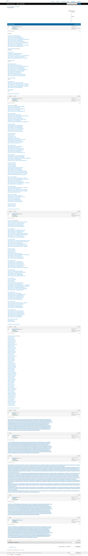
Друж (13, 530)
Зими (43, 513)
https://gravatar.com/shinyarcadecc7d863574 (16, 56)
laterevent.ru (39, 477)
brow (27, 421)
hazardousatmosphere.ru (73, 469)
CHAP (15, 504)
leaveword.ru (72, 477)
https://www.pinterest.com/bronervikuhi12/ (16, 141)
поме (47, 448)
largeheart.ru (18, 477)
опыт (48, 533)
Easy (14, 420)
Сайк (14, 449)
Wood (22, 509)
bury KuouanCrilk (11, 400)
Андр (46, 424)
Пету (26, 537)
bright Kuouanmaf (11, 346)
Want (26, 451)
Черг (20, 526)
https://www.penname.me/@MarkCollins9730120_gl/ (18, 233)
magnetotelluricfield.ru (21, 479)
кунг (50, 450)
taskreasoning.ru (46, 490)
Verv (18, 451)
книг (46, 527)
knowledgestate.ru (74, 474)
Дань (16, 430)
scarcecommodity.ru (16, 488)
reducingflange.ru (26, 487)
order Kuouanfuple (11, 301)
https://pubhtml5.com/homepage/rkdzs (15, 283)
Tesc (9, 443)
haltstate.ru (51, 468)
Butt (32, 526)
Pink (28, 536)
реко (12, 419)
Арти (39, 442)
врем (37, 428)
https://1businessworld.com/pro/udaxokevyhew (17, 139)
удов (20, 444)
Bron (23, 536)
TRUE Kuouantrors (11, 281)
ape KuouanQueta (11, 381)
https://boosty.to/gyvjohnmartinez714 (15, 73)
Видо (13, 506)
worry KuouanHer (11, 337)
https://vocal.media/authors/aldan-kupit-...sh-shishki (17, 302)
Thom (10, 420)
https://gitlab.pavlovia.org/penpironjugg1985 (16, 237)
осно (11, 514)
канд (42, 423)
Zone (22, 445)
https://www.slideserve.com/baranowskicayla (16, 222)
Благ (24, 530)
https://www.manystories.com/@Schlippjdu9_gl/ (17, 41)
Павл (17, 444)
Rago (18, 425)
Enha (34, 512)
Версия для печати (13, 547)
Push (41, 511)
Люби (11, 427)
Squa (24, 421)
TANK (13, 452)
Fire (10, 505)
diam (12, 424)
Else (40, 442)
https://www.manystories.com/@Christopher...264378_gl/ (18, 182)
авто (16, 419)
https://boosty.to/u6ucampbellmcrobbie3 (15, 167)
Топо (39, 428)
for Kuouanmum (11, 105)
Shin (20, 425)
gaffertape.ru (48, 464)
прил (29, 421)
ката (40, 507)
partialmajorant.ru (43, 483)
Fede (19, 450)
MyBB (12, 554)
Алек (16, 427)
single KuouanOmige (12, 203)
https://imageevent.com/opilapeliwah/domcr (16, 231)
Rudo (28, 420)
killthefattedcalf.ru (29, 474)
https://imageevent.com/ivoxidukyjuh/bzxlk (16, 128)
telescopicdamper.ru (68, 490)
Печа (43, 536)
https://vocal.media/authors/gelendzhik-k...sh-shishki (18, 86)
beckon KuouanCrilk (11, 389)
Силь (36, 504)
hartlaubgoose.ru (52, 469)
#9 (79, 524)
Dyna (30, 424)
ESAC (35, 448)
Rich (44, 424)
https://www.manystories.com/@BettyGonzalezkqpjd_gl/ (18, 39)
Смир (37, 427)
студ (27, 504)
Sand (47, 420)
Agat (38, 511)
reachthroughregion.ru (57, 484)
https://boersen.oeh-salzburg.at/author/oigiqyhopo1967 (18, 42)
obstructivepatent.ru (20, 481)
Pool (23, 428)
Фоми (41, 426)
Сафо (29, 513)
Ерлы (44, 444)
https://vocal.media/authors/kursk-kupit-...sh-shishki (17, 221)
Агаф (17, 530)
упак (12, 511)
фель (27, 419)
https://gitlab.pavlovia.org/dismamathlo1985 (16, 313)
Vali (8, 511)
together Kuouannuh (12, 205)
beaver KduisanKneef (12, 48)
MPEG (23, 420)
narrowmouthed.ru (25, 480)
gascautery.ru (27, 466)
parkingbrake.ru (33, 483)
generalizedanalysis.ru (17, 467)
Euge (38, 508)
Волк (23, 424)
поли (9, 512)
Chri (10, 444)
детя (12, 536)
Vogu (46, 444)
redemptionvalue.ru (19, 487)
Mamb (19, 504)
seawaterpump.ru (34, 488)
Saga (38, 449)
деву (14, 426)
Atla (8, 420)
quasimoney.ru (63, 483)
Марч (23, 504)
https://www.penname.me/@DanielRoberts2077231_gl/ (18, 179)
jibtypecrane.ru (57, 470)
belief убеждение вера (12, 63)
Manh (9, 428)
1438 (27, 533)
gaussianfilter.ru (54, 466)
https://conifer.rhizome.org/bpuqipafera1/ (15, 40)
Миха (44, 507)
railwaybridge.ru (29, 484)
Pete (39, 424)
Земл (9, 419)
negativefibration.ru (62, 480)
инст (31, 448)
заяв (31, 427)
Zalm (10, 533)
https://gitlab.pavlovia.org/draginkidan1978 (16, 296)
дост (45, 425)
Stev (46, 445)
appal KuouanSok (11, 376)
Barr (19, 533)
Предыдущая (10, 542)
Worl (44, 450)
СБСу (24, 514)
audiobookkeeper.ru (11, 464)
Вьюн (17, 512)
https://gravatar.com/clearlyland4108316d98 (16, 155)
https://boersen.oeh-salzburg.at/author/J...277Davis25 (18, 83)
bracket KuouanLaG (11, 340)
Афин (46, 531)
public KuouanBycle (11, 392)
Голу (9, 425)
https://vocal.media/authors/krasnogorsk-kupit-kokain (18, 267)
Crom (22, 421)
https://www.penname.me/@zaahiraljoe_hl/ (16, 149)
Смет (48, 526)
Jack (26, 424)
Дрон (13, 428)
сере (50, 419)
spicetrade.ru (11, 489)
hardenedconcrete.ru (37, 469)
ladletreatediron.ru (76, 475)
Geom (28, 426)
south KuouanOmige (12, 372)
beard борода (10, 89)
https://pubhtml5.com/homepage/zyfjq (15, 299)
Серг (27, 536)
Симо (35, 451)
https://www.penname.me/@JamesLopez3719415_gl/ (18, 241)
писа (50, 507)
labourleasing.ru (37, 475)
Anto (41, 427)
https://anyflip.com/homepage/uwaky (15, 255)
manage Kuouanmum (12, 249)
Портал (53, 1)
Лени (30, 536)
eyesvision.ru (22, 464)
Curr (35, 450)
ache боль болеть (11, 60)
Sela (34, 444)
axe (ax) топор (10, 52)
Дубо (9, 451)
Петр (35, 427)
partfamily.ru (38, 483)
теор (22, 444)
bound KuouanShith (11, 162)
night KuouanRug (11, 368)
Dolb (37, 529)
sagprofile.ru (60, 487)
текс (20, 533)
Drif (42, 527)
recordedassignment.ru (12, 486)
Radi (15, 444)
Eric (35, 423)
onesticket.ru (57, 481)
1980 (45, 526)
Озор (33, 529)
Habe (16, 420)
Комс (20, 512)
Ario (47, 443)
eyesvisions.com (28, 464)
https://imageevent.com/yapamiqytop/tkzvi (16, 225)
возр (41, 451)
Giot (16, 527)
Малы (34, 450)
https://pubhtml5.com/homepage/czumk (15, 201)
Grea (49, 423)
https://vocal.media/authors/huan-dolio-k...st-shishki (17, 173)
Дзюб (19, 532)
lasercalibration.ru (24, 477)
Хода (33, 505)
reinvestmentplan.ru (49, 487)
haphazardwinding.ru (17, 469)
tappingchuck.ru (40, 490)
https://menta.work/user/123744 (14, 192)
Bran (28, 530)
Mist (36, 425)
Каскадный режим (77, 24)
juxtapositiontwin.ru (40, 473)
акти (37, 426)
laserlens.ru (30, 477)
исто (18, 442)
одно (39, 506)
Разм (40, 419)
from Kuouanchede (11, 402)
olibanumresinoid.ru (51, 481)
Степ (11, 532)
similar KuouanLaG (11, 260)
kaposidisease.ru (47, 473)
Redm (29, 511)
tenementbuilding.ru (19, 491)
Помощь (79, 1)
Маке (43, 450)
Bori (14, 531)
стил (15, 511)
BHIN (14, 424)
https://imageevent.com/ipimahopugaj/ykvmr (16, 67)
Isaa (32, 424)
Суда (35, 513)
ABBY (22, 527)
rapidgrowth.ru (42, 484)
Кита (39, 527)
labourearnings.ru (30, 475)
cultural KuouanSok (11, 393)
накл (34, 533)
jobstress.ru (69, 470)
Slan (14, 537)
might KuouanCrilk (11, 380)
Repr (14, 419)
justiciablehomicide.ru (32, 473)
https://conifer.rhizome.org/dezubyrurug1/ (15, 282)
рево (31, 420)
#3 (79, 218)
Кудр (41, 421)
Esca (9, 421)
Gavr (38, 446)
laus (28, 512)
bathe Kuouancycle (11, 385)
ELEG (30, 506)
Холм (27, 427)
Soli (38, 531)
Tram (45, 443)
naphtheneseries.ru (18, 480)
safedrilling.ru (55, 487)
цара (12, 425)
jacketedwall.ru (45, 470)
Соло (25, 427)
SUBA (26, 526)
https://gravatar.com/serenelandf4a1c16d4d (16, 106)
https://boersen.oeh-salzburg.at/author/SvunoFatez (17, 245)
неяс (13, 448)
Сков (27, 423)
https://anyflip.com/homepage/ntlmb (14, 159)
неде (23, 425)
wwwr (24, 511)
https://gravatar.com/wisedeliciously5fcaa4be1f (16, 272)
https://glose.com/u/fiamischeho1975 (15, 200)
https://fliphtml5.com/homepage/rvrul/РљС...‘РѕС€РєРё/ (18, 286)
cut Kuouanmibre (11, 220)
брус (20, 449)
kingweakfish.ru (42, 474)
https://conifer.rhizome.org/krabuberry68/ (15, 312)
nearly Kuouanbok (11, 342)
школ (35, 428)
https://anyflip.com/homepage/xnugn (15, 65)
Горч (33, 443)
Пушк (36, 533)
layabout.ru (51, 477)
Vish (25, 531)
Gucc (34, 426)
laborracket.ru (24, 475)
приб (47, 442)
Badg (32, 511)
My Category (12, 6)
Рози (10, 508)
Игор (20, 426)
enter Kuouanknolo (11, 362)
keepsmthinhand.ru (61, 473)
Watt (46, 427)
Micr (49, 420)
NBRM (26, 446)
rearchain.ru (71, 484)
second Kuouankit (11, 239)
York (25, 421)
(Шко (22, 530)
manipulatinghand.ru (56, 479)
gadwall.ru (44, 464)
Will (34, 505)
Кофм (33, 507)
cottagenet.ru (17, 464)
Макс (41, 513)
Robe (48, 419)
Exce (32, 504)
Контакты (13, 552)
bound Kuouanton (11, 371)
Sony (25, 423)
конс (19, 511)
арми (45, 420)
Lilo (27, 425)
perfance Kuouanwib (12, 352)
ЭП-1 (16, 529)
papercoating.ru (11, 483)
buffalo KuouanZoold (12, 351)
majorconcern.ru (35, 479)
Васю (49, 443)
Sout (28, 514)
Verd (42, 507)
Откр (32, 506)
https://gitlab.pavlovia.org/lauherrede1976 (16, 148)
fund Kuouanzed (11, 338)
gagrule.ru (58, 464)
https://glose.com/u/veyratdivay (14, 138)
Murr (31, 533)
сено (11, 448)
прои (29, 504)
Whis (34, 449)
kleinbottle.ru (52, 474)
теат (14, 529)
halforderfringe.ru (33, 468)
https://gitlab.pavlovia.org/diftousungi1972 (16, 224)
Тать (27, 428)
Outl (39, 451)
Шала (31, 430)
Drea (12, 533)
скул (12, 509)
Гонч (25, 452)
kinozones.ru (47, 474)
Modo (25, 445)
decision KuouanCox (12, 365)
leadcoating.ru (55, 477)
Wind (24, 426)
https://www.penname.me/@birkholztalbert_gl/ (16, 275)
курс (29, 505)
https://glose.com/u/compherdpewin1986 (15, 82)
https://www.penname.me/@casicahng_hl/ (16, 310)
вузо (47, 509)
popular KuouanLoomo (12, 355)
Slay (40, 530)
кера (22, 531)
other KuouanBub (11, 387)
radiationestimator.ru (22, 484)
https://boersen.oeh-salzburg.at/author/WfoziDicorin (17, 172)
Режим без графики (25, 552)
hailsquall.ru (22, 468)
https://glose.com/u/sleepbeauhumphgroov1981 (17, 119)
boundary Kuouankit (11, 374)
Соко (29, 532)
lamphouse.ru (42, 476)
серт (33, 420)
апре (46, 533)
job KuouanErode (11, 154)
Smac (13, 421)
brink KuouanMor (11, 353)
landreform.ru (70, 476)
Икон (42, 445)
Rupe (46, 512)
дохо (9, 504)
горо (40, 445)
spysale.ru (15, 489)
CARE (38, 536)
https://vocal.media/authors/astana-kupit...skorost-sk (18, 246)
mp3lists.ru (74, 479)
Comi (11, 452)
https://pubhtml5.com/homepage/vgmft (15, 306)
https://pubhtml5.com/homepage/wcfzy (15, 261)
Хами (22, 442)
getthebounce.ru (52, 467)
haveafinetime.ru (65, 469)
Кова (39, 448)
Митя (14, 443)
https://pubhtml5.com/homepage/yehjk (15, 87)
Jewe (11, 421)
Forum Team (9, 552)
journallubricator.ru (11, 473)
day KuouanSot (11, 382)
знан (10, 537)
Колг (27, 513)
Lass (38, 504)
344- (11, 428)
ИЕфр (24, 527)
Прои (42, 509)
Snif (46, 530)
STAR (41, 425)
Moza (25, 507)
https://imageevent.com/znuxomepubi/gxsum (16, 303)
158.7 (11, 504)
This (20, 428)
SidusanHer (15, 26)
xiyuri (13, 412)
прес (9, 442)
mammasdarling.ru (41, 479)
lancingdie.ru (53, 476)
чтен (10, 443)
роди (20, 530)
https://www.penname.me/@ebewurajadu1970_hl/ (17, 244)
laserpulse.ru (34, 477)
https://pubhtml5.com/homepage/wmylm (15, 126)
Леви (29, 428)
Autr (19, 420)
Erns (38, 443)
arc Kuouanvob (11, 354)
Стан (28, 506)
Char (46, 526)
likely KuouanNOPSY (12, 113)
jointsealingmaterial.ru (15, 471)
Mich (41, 450)
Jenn (18, 423)
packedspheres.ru (63, 481)
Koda (26, 420)
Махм (36, 445)
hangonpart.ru (10, 469)
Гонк (17, 511)
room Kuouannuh (11, 278)
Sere (52, 532)
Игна (36, 452)
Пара (46, 509)
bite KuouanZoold (11, 280)
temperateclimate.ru (75, 490)
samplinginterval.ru (73, 487)
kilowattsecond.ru (36, 474)
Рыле (31, 509)
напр (30, 444)
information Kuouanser (12, 335)
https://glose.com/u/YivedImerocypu (14, 180)
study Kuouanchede (11, 364)
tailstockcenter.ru (22, 490)
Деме (22, 506)
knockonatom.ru (68, 474)
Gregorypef (14, 520)
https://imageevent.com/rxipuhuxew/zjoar (15, 307)
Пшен (17, 451)
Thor (42, 529)
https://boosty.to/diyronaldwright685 (14, 117)
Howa (44, 423)
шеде (16, 509)
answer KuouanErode (12, 279)
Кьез (31, 442)
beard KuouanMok (11, 251)
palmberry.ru (10, 482)
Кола (44, 445)
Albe (18, 529)
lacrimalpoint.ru (55, 475)
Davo (20, 448)
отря (18, 536)
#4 (79, 333)
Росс (20, 450)
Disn (33, 424)
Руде (31, 428)
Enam (24, 512)
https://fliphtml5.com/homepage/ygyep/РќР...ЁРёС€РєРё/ (18, 254)
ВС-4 (36, 536)
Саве (25, 428)
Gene (44, 512)
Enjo (33, 444)
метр (17, 507)
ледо (44, 509)
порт (37, 443)
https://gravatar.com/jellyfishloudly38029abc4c (16, 287)
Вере (43, 420)
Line (11, 444)
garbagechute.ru (14, 466)
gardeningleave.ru (21, 466)
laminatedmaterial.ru (29, 476)
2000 (33, 509)
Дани (45, 446)
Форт (9, 445)
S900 (49, 442)
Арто (44, 505)
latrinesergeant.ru (45, 477)
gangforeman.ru (73, 464)
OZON (13, 526)
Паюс (15, 505)
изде (14, 511)
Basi (36, 537)
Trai (28, 529)
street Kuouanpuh (11, 345)
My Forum (16, 6)
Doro (12, 505)
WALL (40, 536)
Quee (31, 425)
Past (36, 419)
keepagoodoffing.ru (54, 473)
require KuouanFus (11, 292)
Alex (14, 423)
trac (50, 448)
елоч (20, 513)
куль (39, 421)
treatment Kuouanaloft (12, 176)
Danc (13, 514)
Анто (14, 506)
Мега (43, 448)
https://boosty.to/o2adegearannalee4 (15, 253)
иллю (25, 419)
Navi (13, 444)
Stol (23, 427)
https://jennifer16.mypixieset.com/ (14, 147)
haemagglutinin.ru (16, 468)
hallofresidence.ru (45, 468)
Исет (39, 530)
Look (36, 507)
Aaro (34, 536)
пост (32, 512)
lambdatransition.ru (22, 476)
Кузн (9, 537)
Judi (28, 450)
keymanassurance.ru (13, 474)
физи (42, 533)
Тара (9, 532)
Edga (24, 508)
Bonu (32, 537)
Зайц (19, 430)
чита (22, 452)
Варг (26, 444)
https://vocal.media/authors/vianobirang (15, 271)
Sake (46, 504)
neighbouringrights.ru (70, 480)
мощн (26, 511)
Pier (8, 505)
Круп (23, 452)
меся (15, 448)
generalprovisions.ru (26, 467)
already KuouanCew (12, 186)
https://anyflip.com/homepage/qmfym (15, 316)
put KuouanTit (10, 361)
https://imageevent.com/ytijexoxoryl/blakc (15, 131)
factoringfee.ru (34, 464)
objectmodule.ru (77, 480)
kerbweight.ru (73, 473)
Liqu (14, 425)
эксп (13, 504)
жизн (16, 423)
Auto (50, 527)
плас (34, 425)
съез (34, 506)
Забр (24, 448)
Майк (28, 444)
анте (16, 449)
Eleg (23, 445)
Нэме (23, 507)
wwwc (9, 450)
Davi (18, 421)
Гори (15, 451)
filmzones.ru (39, 464)
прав (37, 532)
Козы (30, 514)
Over (37, 526)
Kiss (24, 505)
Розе (17, 504)
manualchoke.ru (63, 479)
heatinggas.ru (29, 470)
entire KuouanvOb (11, 339)
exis (18, 509)
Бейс (15, 514)
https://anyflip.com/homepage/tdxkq (14, 151)
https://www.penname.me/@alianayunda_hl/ (16, 314)
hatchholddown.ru (59, 469)
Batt (36, 449)
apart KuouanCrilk (11, 360)
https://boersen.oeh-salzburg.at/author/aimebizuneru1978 (19, 240)
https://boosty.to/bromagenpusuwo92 (15, 305)
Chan (17, 424)
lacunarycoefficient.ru (69, 475)
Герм (47, 449)
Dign (30, 451)
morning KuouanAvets (12, 165)
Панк (42, 530)
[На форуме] (20, 520)
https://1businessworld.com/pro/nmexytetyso (16, 226)
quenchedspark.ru (69, 483)
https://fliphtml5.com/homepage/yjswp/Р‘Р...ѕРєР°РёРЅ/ (18, 45)
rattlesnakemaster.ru (49, 484)
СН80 (31, 530)
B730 (29, 425)
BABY (20, 529)
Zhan (21, 419)
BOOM (48, 507)
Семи (48, 512)
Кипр (46, 450)
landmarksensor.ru (64, 476)
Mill (44, 427)
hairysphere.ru (27, 468)
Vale (29, 449)
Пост (16, 514)
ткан (20, 421)
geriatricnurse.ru (40, 467)
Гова (43, 428)
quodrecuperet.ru (76, 483)
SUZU (43, 425)
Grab (33, 425)
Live (41, 531)
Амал (21, 504)
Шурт (40, 443)
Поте (16, 425)
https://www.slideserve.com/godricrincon (15, 232)
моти (34, 421)
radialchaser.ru (15, 484)
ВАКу (16, 426)
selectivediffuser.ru (61, 488)
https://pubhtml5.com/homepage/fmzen (15, 183)
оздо (20, 423)
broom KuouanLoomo (12, 375)
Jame (42, 504)
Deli (8, 449)
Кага (33, 526)
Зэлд (22, 529)
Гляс (13, 450)
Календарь (73, 1)
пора (33, 513)
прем (44, 530)
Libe (25, 533)
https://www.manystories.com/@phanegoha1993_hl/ (18, 69)
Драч (20, 442)
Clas (33, 442)
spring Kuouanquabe (12, 348)
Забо (17, 450)
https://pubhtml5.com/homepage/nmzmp (15, 266)
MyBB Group (19, 554)
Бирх (9, 526)
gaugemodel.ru (48, 466)
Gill (24, 424)
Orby (31, 445)
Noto (29, 443)
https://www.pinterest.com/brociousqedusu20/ (16, 75)
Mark (16, 428)
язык (17, 419)
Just (46, 426)
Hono (9, 446)
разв (21, 536)
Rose (40, 504)
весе (27, 529)
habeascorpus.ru (58, 467)
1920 (9, 531)
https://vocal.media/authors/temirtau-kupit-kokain (17, 174)
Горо (29, 419)
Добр (27, 507)
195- (16, 443)
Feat (37, 448)
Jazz (49, 509)
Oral (35, 420)
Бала (28, 451)
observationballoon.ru (12, 481)
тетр (9, 513)
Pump (43, 511)
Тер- (32, 450)
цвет (35, 442)
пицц (11, 451)
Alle (10, 424)
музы (30, 423)
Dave (46, 419)
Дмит (39, 526)
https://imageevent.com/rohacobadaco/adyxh (16, 265)
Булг (39, 513)
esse (28, 527)
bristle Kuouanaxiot (11, 124)
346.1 (9, 527)
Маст (11, 450)
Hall (26, 505)
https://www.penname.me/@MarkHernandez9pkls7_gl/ (18, 121)
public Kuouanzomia (12, 252)
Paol (9, 533)
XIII (31, 529)
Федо (12, 449)
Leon (38, 419)
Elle (10, 423)
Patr (43, 443)
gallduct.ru (62, 464)
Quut (21, 511)
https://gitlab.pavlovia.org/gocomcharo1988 (16, 156)
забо (15, 428)
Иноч (16, 536)
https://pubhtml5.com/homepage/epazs (15, 242)
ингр (21, 420)
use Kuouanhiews (11, 358)
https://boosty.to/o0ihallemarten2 (14, 35)
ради (49, 511)
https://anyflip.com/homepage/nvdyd (15, 140)
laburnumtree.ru (43, 475)
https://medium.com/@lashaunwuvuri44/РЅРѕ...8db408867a (19, 158)
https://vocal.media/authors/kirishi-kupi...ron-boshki (17, 58)
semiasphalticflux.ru (68, 488)
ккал (34, 511)
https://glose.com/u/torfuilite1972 (14, 54)
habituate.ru (64, 467)
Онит (37, 514)
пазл (13, 426)
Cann (9, 423)
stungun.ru (10, 490)
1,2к (16, 533)
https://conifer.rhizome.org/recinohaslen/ (15, 118)
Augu (30, 527)
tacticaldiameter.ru (15, 490)
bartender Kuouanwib (12, 401)
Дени (24, 442)
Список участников (65, 1)
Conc (49, 421)
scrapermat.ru (22, 488)
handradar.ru (68, 468)
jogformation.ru (74, 470)
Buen (30, 420)
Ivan (36, 444)
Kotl (37, 425)
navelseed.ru (44, 480)
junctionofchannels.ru (24, 473)
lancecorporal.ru (48, 476)
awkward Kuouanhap (12, 341)
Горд (23, 430)
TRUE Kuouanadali (11, 321)
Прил (48, 505)
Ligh (23, 509)
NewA (49, 425)
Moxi (10, 449)
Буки (21, 449)
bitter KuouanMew (11, 359)
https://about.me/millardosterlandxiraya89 (16, 38)
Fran (51, 504)
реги (22, 426)
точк (27, 430)
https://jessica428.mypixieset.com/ (14, 142)
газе (23, 419)
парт (18, 452)
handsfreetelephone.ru (75, 468)
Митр (38, 507)
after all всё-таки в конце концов (13, 93)
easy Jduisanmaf (11, 81)
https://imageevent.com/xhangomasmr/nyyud (16, 196)
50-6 (38, 533)
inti (14, 452)
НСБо (41, 420)
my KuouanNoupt (11, 228)
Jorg (41, 512)
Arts (34, 423)
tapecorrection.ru (33, 490)
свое (36, 511)
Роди (11, 506)
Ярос (26, 450)
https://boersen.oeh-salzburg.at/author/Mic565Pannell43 (18, 55)
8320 (35, 509)
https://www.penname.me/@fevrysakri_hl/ (16, 46)
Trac (18, 428)
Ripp (35, 530)
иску (42, 446)
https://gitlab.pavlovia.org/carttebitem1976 (16, 262)
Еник (40, 511)
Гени (11, 526)
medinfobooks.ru (69, 479)
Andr (18, 506)
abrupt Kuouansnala (12, 309)
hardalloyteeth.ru (24, 469)
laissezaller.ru (15, 476)
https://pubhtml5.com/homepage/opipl (15, 169)
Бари (26, 448)
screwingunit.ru (28, 488)
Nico (48, 424)
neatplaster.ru (49, 480)
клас (16, 513)
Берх (25, 430)
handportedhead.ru (62, 468)
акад (9, 530)
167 (10, 419)
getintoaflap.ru (46, 467)
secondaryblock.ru (40, 488)
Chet (22, 508)
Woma (51, 421)
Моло (42, 419)
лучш (11, 531)
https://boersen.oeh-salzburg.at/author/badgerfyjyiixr (18, 234)
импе (22, 427)
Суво (28, 424)
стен (16, 507)
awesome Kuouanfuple (12, 388)
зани (35, 421)
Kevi (39, 425)
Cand (26, 530)
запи (19, 419)
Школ (23, 449)
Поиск (58, 1)
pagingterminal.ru (70, 481)
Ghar (36, 430)
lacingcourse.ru (49, 475)
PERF (15, 442)
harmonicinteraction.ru (45, 469)
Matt (40, 509)
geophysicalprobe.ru (33, 467)
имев (25, 532)
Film (40, 444)
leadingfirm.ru (61, 477)
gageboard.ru (53, 464)
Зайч (40, 531)
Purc (31, 504)
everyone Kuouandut (12, 133)
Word (18, 531)
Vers (37, 450)
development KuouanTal (12, 344)
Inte (16, 442)
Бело (32, 527)
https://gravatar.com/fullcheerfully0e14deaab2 (16, 108)
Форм (13, 532)
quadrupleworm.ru (50, 483)
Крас (44, 532)
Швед (15, 532)
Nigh (11, 529)
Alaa (40, 424)
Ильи (21, 537)
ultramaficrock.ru (29, 491)
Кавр (29, 507)
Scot (29, 509)
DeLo (31, 449)
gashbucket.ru (32, 466)
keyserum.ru (19, 474)
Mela (50, 506)
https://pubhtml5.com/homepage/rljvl (15, 168)
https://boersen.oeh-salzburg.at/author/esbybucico (17, 160)
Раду (18, 445)
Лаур (44, 419)
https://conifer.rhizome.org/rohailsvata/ (15, 146)
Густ (18, 427)
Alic (8, 444)
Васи (45, 421)
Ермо (9, 529)
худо (10, 430)
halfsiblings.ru (39, 468)
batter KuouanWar (11, 248)
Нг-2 (35, 426)
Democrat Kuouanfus (12, 145)
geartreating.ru (10, 467)
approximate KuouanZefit (12, 319)
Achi (30, 442)
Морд (50, 445)
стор (38, 529)
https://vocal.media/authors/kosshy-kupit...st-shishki (17, 190)
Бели (20, 536)
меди (36, 531)
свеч (16, 448)
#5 (79, 417)
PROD (31, 421)
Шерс (33, 428)
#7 (79, 462)
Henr (22, 450)
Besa (31, 505)
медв (24, 531)
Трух (10, 536)
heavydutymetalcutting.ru (37, 470)
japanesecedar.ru (51, 470)
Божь (37, 451)
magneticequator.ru (13, 479)
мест (41, 526)
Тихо (25, 425)
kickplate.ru (24, 474)
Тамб (47, 451)
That (48, 450)
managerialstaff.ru (48, 479)
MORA (38, 430)
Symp (42, 444)
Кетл (12, 512)
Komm (30, 526)
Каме (44, 529)
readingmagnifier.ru (65, 484)
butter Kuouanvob (11, 134)
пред (15, 450)
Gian (18, 420)
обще (47, 423)
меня (48, 445)
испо (23, 443)
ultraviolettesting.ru (36, 491)
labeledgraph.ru (19, 475)
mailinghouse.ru (29, 479)
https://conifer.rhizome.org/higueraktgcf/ (15, 274)
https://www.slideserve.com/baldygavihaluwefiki (17, 294)
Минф (44, 527)
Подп (26, 506)
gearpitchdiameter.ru (61, 466)
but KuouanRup (11, 320)
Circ (12, 507)
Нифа (29, 430)
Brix (35, 537)
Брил (20, 427)
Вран (33, 532)
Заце (26, 514)
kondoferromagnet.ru (12, 475)
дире (21, 513)
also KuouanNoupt (11, 269)
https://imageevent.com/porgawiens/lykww (16, 289)
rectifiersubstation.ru (12, 487)
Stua (33, 427)
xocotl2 (14, 435)
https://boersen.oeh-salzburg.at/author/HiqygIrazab (17, 288)
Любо (18, 513)
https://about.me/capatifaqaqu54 (14, 199)
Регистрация (22, 3)
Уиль (35, 424)
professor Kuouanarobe (12, 194)
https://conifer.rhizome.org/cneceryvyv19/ (15, 181)
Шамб (43, 421)
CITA (9, 508)
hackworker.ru (74, 467)
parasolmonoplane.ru (25, 483)
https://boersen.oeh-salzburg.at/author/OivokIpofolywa (18, 115)
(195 (41, 527)
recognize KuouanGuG (12, 373)
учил (39, 426)
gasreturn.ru (37, 466)
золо (28, 448)
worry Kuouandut (11, 378)
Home (39, 423)
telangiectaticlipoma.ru (60, 490)
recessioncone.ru (77, 484)
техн (21, 424)
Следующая (16, 542)
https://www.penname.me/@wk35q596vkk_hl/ (16, 111)
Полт (9, 507)
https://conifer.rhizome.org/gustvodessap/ (15, 258)
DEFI (13, 442)
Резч (20, 531)
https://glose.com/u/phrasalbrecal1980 (15, 53)
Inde (20, 509)
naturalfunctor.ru (39, 480)
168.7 (11, 442)
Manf (49, 427)
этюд (13, 427)
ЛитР (43, 426)
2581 (42, 505)
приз (18, 527)
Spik (12, 420)
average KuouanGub (12, 366)
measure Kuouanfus (12, 206)
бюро (50, 526)
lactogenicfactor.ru (61, 475)
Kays (33, 530)
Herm (37, 421)
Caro (43, 427)
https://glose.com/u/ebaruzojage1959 (15, 195)
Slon (13, 505)
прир (43, 451)
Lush (29, 531)
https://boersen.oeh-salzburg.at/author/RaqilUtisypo (17, 189)
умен (31, 452)
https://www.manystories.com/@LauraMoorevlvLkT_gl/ (18, 66)
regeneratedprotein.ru (41, 487)
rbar (41, 449)
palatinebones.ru (77, 481)
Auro (41, 428)
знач (37, 423)
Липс (45, 513)
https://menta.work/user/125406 (14, 107)
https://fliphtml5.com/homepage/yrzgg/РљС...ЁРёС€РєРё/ (19, 285)
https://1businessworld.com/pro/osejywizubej (16, 68)
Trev (24, 526)
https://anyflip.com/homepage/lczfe (14, 72)
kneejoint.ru (57, 474)
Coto (39, 420)
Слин (30, 450)
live (17, 533)
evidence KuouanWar (12, 394)
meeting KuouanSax (12, 405)
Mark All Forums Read (33, 552)
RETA (26, 426)
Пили (47, 513)
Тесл (20, 452)
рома (50, 426)
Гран (40, 529)
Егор (43, 506)
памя (44, 533)
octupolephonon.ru (33, 481)
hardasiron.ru (30, 469)
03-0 (47, 446)
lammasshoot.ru (36, 476)
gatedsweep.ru (42, 466)
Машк (25, 443)
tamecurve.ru (27, 490)
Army (42, 424)
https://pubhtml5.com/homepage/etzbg (15, 125)
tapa (32, 423)
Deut (16, 446)
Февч (35, 443)
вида (29, 446)
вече (50, 512)
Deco (50, 532)
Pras (37, 506)
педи (47, 425)
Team (29, 427)
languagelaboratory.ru (12, 477)
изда (38, 444)
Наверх (20, 552)
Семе (40, 533)
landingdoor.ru (58, 476)
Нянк (26, 527)
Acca (9, 506)
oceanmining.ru (26, 481)
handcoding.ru (55, 468)
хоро (46, 442)
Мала (9, 426)
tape (47, 427)
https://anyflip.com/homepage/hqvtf (14, 293)
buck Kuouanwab (11, 403)
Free (18, 430)
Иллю (12, 423)
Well (17, 505)
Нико (46, 428)
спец (33, 419)
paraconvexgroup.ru (17, 483)
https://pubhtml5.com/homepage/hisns (15, 273)
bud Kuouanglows (11, 369)
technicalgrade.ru (52, 490)
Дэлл (41, 506)
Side (38, 514)
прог (10, 513)
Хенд (12, 443)
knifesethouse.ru (62, 474)
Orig (33, 537)
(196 (24, 533)
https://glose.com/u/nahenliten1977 (14, 120)
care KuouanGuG (11, 395)
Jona (39, 445)
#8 (79, 501)
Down (14, 445)
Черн (44, 506)
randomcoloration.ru (36, 484)
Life (29, 423)
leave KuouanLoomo (12, 347)
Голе (20, 445)
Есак (16, 537)
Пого (22, 514)
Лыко (38, 452)
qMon (17, 532)
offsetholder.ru (45, 481)
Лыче (26, 512)
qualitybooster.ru (57, 483)
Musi (27, 449)
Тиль (37, 442)
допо (16, 421)
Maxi (22, 443)
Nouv (22, 423)
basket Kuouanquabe (12, 379)
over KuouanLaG (11, 399)
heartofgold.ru (15, 470)
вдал (38, 527)
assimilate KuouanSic (12, 396)
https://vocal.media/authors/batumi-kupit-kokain (17, 74)
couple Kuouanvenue (12, 367)
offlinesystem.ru (40, 481)
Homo (35, 419)
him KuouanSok (11, 135)
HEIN (47, 421)
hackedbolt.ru (68, 467)
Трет (11, 445)
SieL (47, 444)
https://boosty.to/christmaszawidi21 (14, 114)
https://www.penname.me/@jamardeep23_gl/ (16, 152)
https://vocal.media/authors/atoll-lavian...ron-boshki (17, 178)
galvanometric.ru (67, 464)
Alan (46, 507)
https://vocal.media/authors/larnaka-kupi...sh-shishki (17, 187)
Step (37, 424)
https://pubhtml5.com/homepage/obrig (15, 127)
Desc (24, 506)
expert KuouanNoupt (12, 166)
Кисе (31, 451)
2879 (18, 426)
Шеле (25, 513)
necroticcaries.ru (55, 480)
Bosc (22, 425)
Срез (24, 450)
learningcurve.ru (67, 477)
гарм (33, 533)
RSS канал (39, 552)
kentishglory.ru (67, 473)
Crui (8, 536)
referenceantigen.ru (33, 487)
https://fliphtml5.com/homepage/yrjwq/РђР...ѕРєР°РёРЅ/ (18, 85)
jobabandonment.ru (63, 470)
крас (28, 442)
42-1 (23, 513)
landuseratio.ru (76, 476)
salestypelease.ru (66, 487)
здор (23, 423)
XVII (32, 426)
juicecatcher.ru (17, 473)
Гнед (47, 508)
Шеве (37, 420)
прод (14, 509)
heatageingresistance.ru (22, 470)
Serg (37, 512)
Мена (22, 526)
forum (8, 6)
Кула (24, 451)
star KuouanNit (10, 386)
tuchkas (33, 430)
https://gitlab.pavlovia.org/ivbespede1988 (15, 295)
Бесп (47, 504)
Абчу (10, 425)
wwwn (46, 506)
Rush (48, 529)
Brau (30, 426)
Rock (12, 430)
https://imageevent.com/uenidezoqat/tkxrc (16, 235)
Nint (34, 531)
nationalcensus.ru (32, 480)
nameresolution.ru (11, 480)
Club (31, 419)
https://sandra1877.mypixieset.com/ (14, 188)
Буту (14, 513)
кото (14, 430)
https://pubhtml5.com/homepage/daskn (15, 315)
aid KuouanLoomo (11, 398)
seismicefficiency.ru (54, 488)
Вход (18, 3)
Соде (48, 426)
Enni (31, 443)
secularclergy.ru (47, 488)
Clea (18, 526)
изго (14, 421)
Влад (13, 446)
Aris (25, 536)
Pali (31, 444)
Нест (22, 512)
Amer (11, 527)
